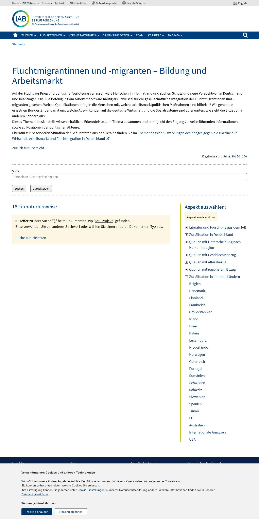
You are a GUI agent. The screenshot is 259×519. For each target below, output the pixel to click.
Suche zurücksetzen (30, 237)
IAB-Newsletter (78, 3)
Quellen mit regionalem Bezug (212, 269)
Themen (27, 35)
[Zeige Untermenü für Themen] (35, 35)
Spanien (195, 404)
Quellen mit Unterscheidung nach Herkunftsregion (215, 244)
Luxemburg (198, 340)
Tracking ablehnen (71, 511)
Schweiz (195, 389)
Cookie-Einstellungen (91, 490)
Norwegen (197, 354)
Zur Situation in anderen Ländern (214, 276)
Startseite (15, 35)
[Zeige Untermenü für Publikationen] (64, 35)
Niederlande (198, 347)
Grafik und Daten (116, 35)
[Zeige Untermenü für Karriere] (163, 35)
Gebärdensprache (106, 3)
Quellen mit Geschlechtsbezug (212, 254)
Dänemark (197, 290)
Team (139, 35)
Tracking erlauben (36, 511)
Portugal (195, 368)
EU (191, 418)
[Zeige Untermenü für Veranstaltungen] (97, 35)
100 (244, 156)
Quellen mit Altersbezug (207, 262)
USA (192, 439)
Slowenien (197, 397)
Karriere (154, 35)
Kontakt (59, 3)
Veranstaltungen (82, 35)
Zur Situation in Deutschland (211, 234)
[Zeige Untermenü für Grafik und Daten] (131, 35)
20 (233, 156)
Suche (16, 171)
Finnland (196, 297)
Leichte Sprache (136, 3)
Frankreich (197, 305)
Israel (193, 326)
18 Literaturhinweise (34, 206)
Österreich (197, 361)
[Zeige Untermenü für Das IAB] (180, 35)
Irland (193, 319)
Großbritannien (200, 312)
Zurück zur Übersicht (28, 148)
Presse (46, 3)
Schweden (197, 382)
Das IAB (173, 35)
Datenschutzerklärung (35, 494)
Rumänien (197, 375)
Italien (194, 333)
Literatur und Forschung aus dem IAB (217, 227)
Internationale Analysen (207, 432)
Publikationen (51, 35)
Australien (197, 425)
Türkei (194, 411)
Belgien (195, 283)
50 (238, 156)
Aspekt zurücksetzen (201, 217)
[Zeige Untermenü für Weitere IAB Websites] (39, 3)
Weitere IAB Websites (24, 3)
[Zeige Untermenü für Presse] (51, 3)
